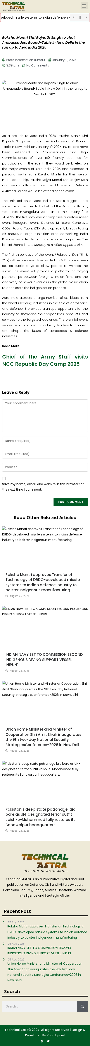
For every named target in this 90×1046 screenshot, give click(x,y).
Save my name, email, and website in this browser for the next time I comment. (43, 487)
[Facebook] (42, 1041)
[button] (84, 5)
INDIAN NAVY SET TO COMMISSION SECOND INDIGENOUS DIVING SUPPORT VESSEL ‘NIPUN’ (44, 659)
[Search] (82, 1006)
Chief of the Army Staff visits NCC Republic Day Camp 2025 (45, 360)
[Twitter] (48, 1041)
